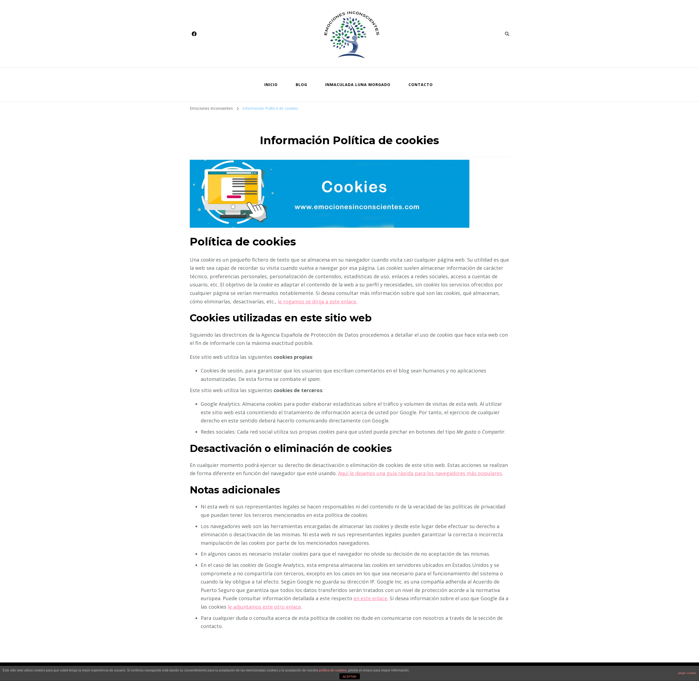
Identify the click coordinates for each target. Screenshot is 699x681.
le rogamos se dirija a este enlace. (317, 301)
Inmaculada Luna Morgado (357, 84)
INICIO (271, 84)
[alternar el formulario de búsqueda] (507, 34)
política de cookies (332, 670)
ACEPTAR (349, 676)
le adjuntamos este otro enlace (264, 606)
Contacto (420, 84)
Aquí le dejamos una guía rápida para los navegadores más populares (420, 473)
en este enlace (370, 598)
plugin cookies (687, 672)
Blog (301, 84)
